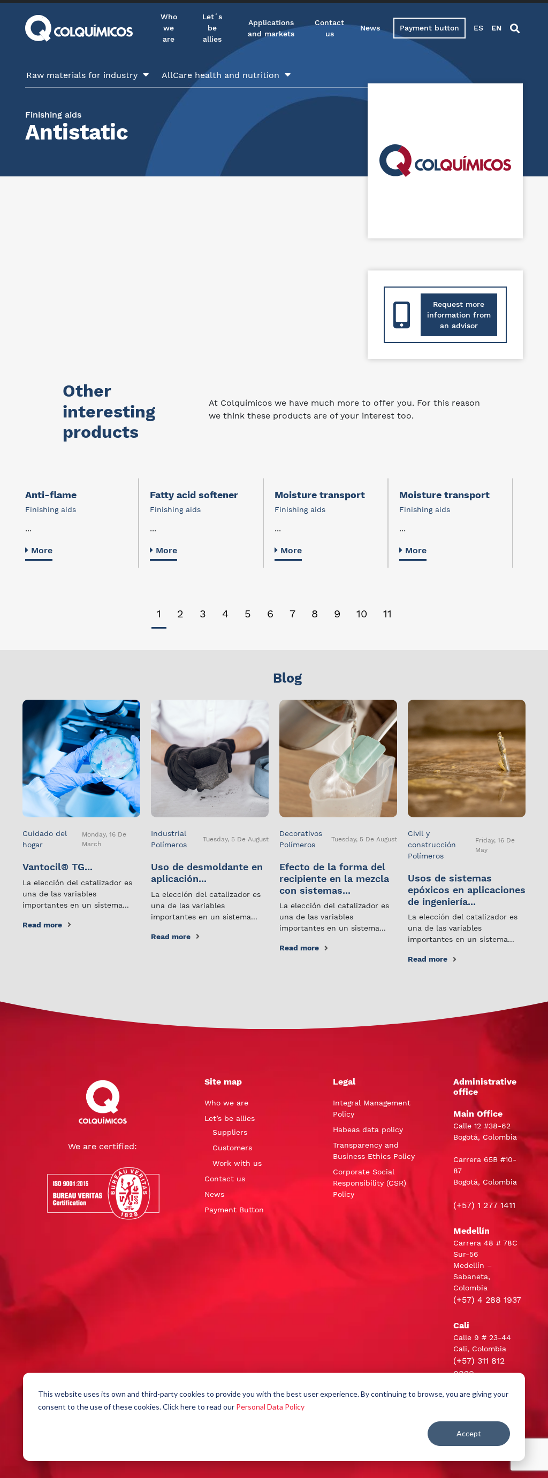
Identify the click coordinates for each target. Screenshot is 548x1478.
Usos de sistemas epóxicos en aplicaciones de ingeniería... (467, 889)
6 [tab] (270, 613)
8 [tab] (314, 613)
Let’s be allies (229, 1118)
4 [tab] (225, 613)
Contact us (329, 28)
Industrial (168, 833)
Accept (468, 1433)
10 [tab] (361, 613)
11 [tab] (387, 613)
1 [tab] (159, 613)
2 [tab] (180, 613)
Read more (42, 924)
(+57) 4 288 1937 (487, 1300)
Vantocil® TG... (57, 866)
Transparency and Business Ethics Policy (374, 1150)
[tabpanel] (82, 522)
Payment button (429, 28)
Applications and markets (271, 28)
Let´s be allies (212, 27)
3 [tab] (203, 613)
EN (496, 28)
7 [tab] (292, 613)
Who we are (169, 27)
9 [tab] (337, 613)
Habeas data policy (368, 1129)
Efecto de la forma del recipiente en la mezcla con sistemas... (334, 878)
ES (478, 28)
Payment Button (234, 1209)
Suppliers (229, 1132)
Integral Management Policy (371, 1108)
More (41, 550)
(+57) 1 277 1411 (484, 1205)
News (370, 28)
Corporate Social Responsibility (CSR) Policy (369, 1182)
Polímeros (169, 844)
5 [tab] (248, 613)
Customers (232, 1147)
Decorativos (300, 833)
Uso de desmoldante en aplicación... (207, 872)
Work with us (237, 1163)
